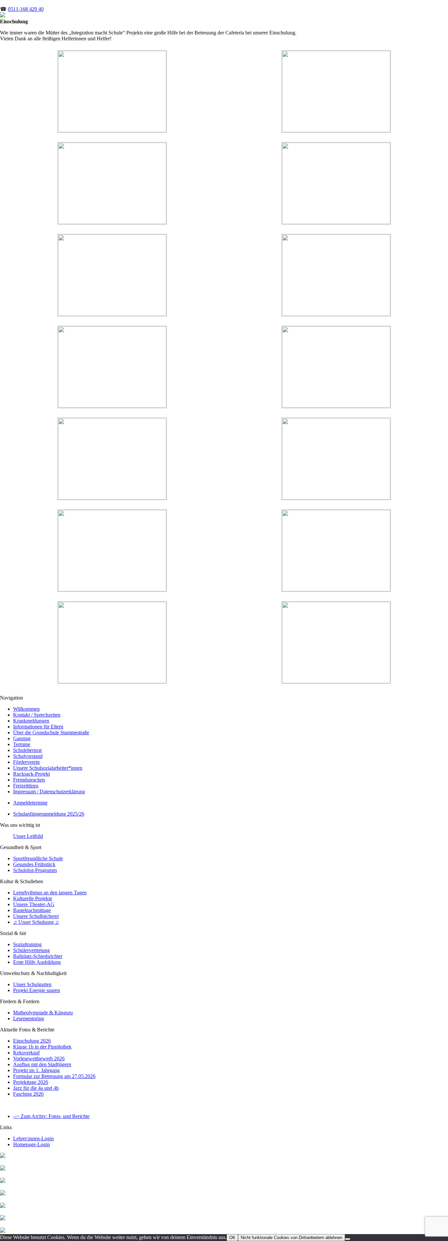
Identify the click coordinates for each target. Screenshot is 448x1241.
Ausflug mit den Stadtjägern (42, 1064)
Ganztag (22, 738)
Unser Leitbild (28, 836)
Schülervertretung (31, 950)
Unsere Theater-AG (33, 904)
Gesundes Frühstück (34, 864)
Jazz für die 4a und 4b (36, 1088)
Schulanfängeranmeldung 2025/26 (48, 814)
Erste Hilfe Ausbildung (37, 962)
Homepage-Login (31, 1144)
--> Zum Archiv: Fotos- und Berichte (51, 1116)
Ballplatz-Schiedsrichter (37, 956)
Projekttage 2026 (30, 1082)
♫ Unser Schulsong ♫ (36, 922)
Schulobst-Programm (35, 870)
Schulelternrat (27, 750)
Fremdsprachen (29, 780)
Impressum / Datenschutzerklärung (49, 791)
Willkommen (26, 709)
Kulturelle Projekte (32, 898)
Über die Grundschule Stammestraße (51, 732)
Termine (21, 744)
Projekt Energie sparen (36, 990)
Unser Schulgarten (32, 984)
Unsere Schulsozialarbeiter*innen (47, 768)
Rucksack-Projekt (31, 774)
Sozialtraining (27, 944)
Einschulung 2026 (32, 1041)
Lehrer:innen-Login (33, 1138)
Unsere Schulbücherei (36, 916)
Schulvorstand (28, 756)
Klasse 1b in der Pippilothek (42, 1046)
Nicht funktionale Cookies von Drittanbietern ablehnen (291, 1237)
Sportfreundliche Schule (38, 858)
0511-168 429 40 (26, 9)
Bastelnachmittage (32, 910)
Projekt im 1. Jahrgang (36, 1070)
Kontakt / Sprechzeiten (36, 715)
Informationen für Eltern (38, 726)
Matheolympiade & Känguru (43, 1012)
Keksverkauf (26, 1052)
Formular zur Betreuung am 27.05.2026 (54, 1076)
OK (232, 1237)
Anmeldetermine (30, 802)
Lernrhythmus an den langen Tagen (50, 892)
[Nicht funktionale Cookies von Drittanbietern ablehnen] (347, 1239)
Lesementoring (28, 1018)
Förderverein (26, 762)
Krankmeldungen (31, 720)
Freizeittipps (25, 785)
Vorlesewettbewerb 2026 (39, 1058)
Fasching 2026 (28, 1094)
